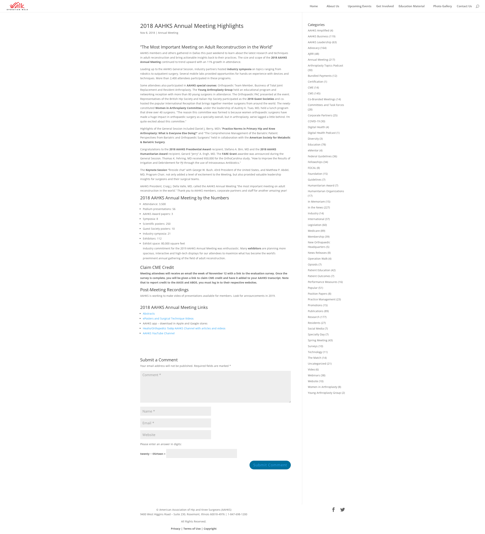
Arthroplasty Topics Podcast (325, 65)
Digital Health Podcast (322, 133)
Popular (313, 288)
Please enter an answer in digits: (161, 444)
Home (314, 6)
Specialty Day (316, 334)
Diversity (313, 138)
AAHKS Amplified (318, 30)
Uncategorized (317, 363)
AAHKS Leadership (319, 42)
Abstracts (149, 313)
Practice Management (322, 299)
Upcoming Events (359, 6)
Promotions (315, 305)
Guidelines (315, 179)
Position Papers (317, 293)
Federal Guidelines (320, 156)
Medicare (314, 231)
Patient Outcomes (319, 276)
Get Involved (385, 6)
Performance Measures (322, 282)
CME (311, 87)
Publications (315, 311)
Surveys (313, 346)
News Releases (317, 252)
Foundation (315, 173)
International (316, 219)
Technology (315, 352)
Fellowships (315, 162)
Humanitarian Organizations (326, 191)
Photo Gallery (442, 6)
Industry (313, 213)
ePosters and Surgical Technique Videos (168, 318)
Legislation (315, 225)
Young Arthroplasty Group (324, 393)
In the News (315, 207)
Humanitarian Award (321, 185)
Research (314, 317)
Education (314, 144)
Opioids (313, 264)
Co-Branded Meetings (322, 99)
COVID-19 (314, 121)
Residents (314, 323)
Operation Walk (318, 258)
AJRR (311, 54)
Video (311, 369)
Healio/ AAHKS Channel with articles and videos (184, 328)
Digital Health (316, 127)
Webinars (314, 375)
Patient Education (319, 270)
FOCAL (312, 168)
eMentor (313, 150)
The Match (314, 357)
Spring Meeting (317, 340)
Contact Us (464, 6)
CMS (311, 93)
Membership (316, 236)
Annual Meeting (168, 32)
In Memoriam (316, 201)
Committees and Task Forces (326, 105)
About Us (333, 6)
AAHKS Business (318, 36)
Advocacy (314, 48)
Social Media (316, 328)
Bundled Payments (320, 76)
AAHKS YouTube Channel (159, 333)
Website (313, 381)
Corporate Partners (320, 115)
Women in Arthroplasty (322, 387)
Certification (315, 81)
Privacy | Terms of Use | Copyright (194, 528)
